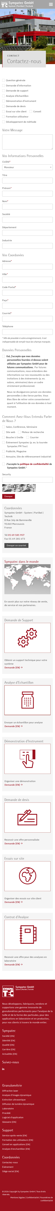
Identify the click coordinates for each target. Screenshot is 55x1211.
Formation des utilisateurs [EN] (17, 1140)
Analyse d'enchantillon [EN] (16, 1148)
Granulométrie (12, 1085)
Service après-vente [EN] (14, 1135)
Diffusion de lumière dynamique (18, 1104)
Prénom (7, 188)
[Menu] (51, 4)
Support (7, 1130)
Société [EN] (8, 1036)
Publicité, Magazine (15, 451)
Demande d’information (18, 85)
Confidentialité (32, 1197)
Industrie (7, 240)
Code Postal (9, 287)
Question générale (15, 80)
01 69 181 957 (16, 534)
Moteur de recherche (32, 432)
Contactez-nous (10, 1162)
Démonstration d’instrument (20, 100)
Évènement (7, 1167)
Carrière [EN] (8, 1049)
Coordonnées (11, 1157)
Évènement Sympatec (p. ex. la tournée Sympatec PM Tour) (26, 444)
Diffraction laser (10, 1090)
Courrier (34, 437)
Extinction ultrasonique (14, 1099)
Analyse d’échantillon (16, 95)
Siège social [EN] (10, 1171)
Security (6, 474)
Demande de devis (15, 106)
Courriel (7, 313)
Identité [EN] (8, 1040)
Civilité (6, 161)
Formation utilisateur (16, 116)
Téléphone (7, 326)
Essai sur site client (16, 111)
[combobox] (27, 167)
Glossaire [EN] (9, 1122)
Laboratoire (8, 1108)
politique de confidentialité (34, 464)
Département (9, 227)
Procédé (6, 1113)
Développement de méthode (20, 121)
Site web (10, 432)
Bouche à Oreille (14, 437)
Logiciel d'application (12, 1117)
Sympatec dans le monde (21, 562)
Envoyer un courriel (16, 545)
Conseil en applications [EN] (16, 1144)
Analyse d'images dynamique (16, 1095)
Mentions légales (17, 1197)
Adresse (7, 261)
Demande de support (16, 90)
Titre (4, 175)
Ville (5, 274)
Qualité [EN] (8, 1044)
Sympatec (9, 1031)
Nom (5, 201)
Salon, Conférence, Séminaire (21, 426)
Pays (5, 300)
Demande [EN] (12, 667)
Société (6, 214)
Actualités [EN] (9, 1054)
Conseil (37, 111)
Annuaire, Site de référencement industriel (28, 456)
